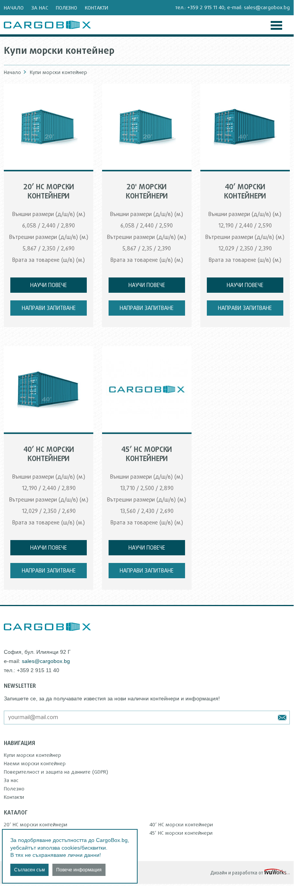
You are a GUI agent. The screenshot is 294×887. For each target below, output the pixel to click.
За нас (39, 8)
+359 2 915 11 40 (205, 7)
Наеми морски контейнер (35, 764)
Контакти (96, 8)
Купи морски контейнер (32, 755)
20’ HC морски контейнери (35, 825)
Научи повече (48, 285)
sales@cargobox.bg (267, 7)
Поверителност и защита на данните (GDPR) (56, 772)
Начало (14, 8)
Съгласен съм (29, 869)
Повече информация (79, 869)
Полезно (66, 8)
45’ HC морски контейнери (181, 833)
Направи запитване (49, 308)
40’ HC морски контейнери (181, 825)
